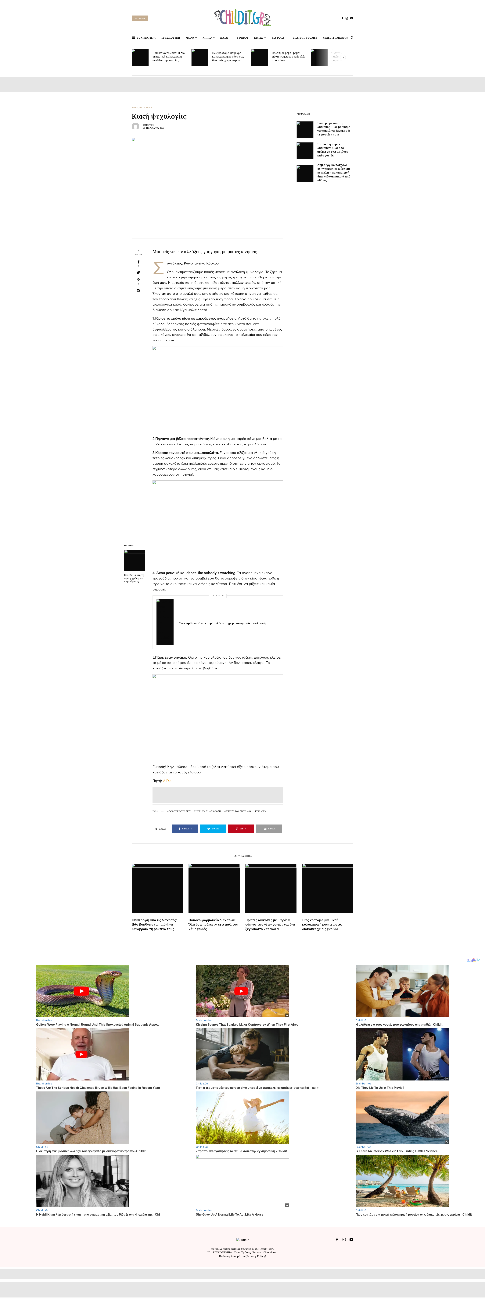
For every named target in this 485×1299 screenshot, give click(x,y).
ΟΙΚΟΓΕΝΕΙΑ (145, 108)
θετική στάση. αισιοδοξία (207, 811)
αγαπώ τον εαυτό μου (179, 811)
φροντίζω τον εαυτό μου (238, 811)
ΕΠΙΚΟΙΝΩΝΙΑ (223, 1252)
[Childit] (242, 16)
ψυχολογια (260, 811)
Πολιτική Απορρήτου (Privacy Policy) (242, 1256)
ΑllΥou (168, 781)
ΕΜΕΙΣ (135, 108)
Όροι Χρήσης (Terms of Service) (255, 1252)
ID (208, 1252)
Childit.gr (148, 125)
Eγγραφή (140, 18)
